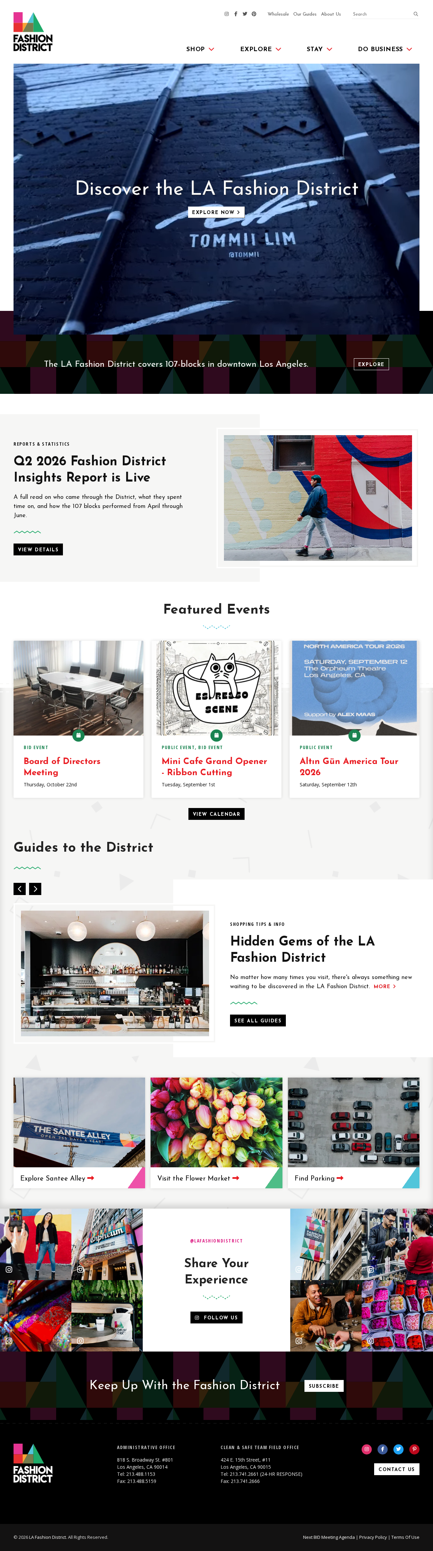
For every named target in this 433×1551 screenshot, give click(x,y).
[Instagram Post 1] (35, 1244)
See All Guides (257, 1021)
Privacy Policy (373, 1537)
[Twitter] (245, 14)
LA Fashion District (47, 1537)
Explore (256, 50)
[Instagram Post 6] (397, 1244)
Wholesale (278, 14)
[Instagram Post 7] (326, 1316)
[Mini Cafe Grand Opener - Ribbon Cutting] (216, 688)
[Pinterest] (254, 14)
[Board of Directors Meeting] (78, 688)
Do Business (380, 50)
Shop (195, 50)
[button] (20, 889)
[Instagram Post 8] (397, 1316)
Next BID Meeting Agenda (329, 1537)
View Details (38, 550)
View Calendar (217, 814)
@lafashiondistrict (216, 1240)
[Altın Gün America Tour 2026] (354, 688)
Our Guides (305, 14)
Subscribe (324, 1386)
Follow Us (219, 1318)
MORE (383, 987)
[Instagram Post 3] (35, 1316)
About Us (331, 14)
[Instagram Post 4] (107, 1316)
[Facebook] (236, 14)
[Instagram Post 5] (326, 1244)
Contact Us (397, 1469)
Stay (315, 50)
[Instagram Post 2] (107, 1244)
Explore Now (214, 212)
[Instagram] (226, 14)
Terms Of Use (405, 1537)
